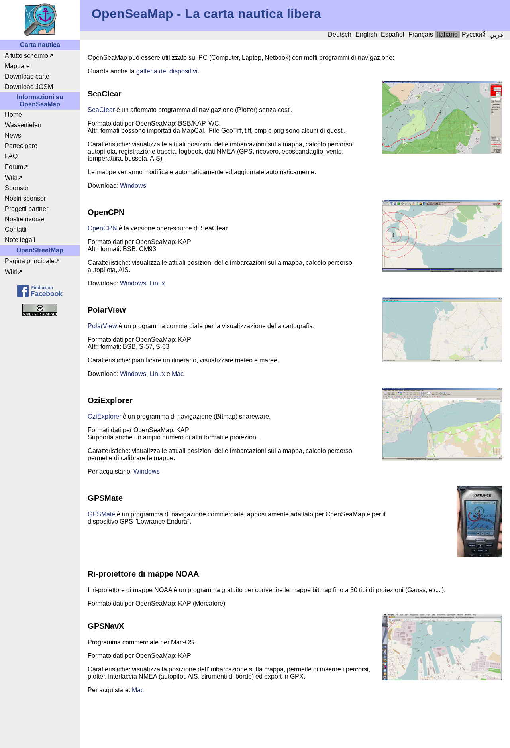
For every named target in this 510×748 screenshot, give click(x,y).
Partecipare (21, 145)
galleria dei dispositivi (167, 71)
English (366, 34)
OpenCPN (102, 228)
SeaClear (101, 109)
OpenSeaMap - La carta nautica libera (206, 13)
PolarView (102, 326)
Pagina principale (30, 261)
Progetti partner (26, 208)
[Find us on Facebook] (40, 291)
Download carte (27, 76)
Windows (133, 185)
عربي (497, 34)
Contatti (16, 229)
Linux (157, 373)
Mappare (17, 66)
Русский (474, 34)
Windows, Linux (142, 283)
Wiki (11, 177)
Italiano (447, 34)
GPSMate (101, 514)
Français (420, 34)
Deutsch (339, 34)
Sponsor (17, 188)
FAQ (11, 156)
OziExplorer (104, 416)
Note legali (20, 239)
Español (392, 34)
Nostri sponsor (25, 198)
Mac (178, 373)
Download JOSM (29, 86)
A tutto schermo (26, 55)
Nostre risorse (24, 219)
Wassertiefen (23, 125)
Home (13, 114)
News (13, 135)
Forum (14, 166)
